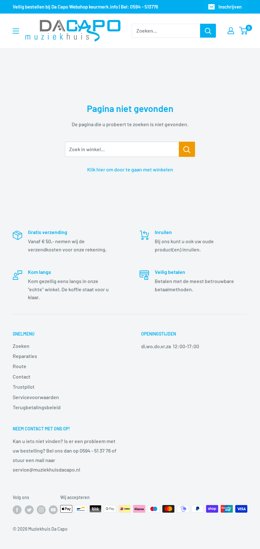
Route (19, 366)
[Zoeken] (208, 31)
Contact (21, 376)
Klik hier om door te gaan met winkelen (130, 169)
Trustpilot (24, 387)
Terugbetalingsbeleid (37, 407)
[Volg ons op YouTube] (53, 509)
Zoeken (21, 346)
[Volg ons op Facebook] (17, 509)
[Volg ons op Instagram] (41, 509)
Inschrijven (230, 6)
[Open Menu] (16, 31)
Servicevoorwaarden (36, 397)
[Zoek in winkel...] (187, 149)
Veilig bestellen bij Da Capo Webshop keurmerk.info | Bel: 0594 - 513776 (85, 6)
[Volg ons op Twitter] (29, 509)
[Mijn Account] (231, 30)
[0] (244, 30)
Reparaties (25, 356)
